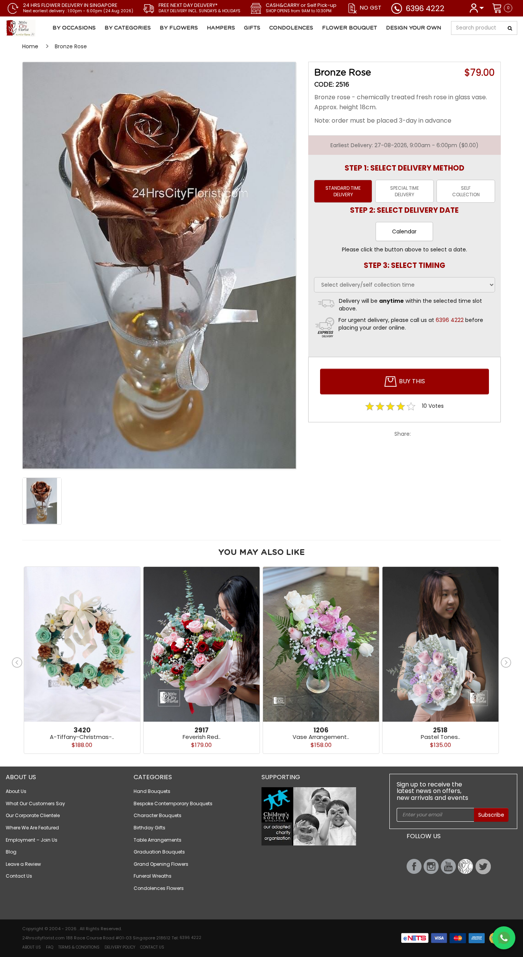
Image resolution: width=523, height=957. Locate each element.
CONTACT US (152, 947)
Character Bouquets (157, 815)
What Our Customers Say (35, 803)
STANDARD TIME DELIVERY (343, 191)
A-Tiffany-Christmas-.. (82, 737)
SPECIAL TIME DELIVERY (404, 191)
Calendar (404, 231)
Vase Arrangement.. (321, 737)
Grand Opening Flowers (161, 864)
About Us (16, 791)
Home (30, 46)
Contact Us (19, 876)
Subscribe (491, 815)
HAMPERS (221, 28)
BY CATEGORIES (128, 28)
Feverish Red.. (202, 737)
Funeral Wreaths (153, 876)
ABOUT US (31, 947)
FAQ (49, 947)
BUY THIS (411, 381)
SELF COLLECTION (466, 191)
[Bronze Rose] (49, 28)
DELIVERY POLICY (120, 947)
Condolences (291, 28)
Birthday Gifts (149, 827)
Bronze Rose (71, 46)
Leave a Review (23, 864)
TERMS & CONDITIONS (79, 947)
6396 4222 (425, 8)
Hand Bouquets (152, 791)
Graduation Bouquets (159, 852)
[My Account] (476, 7)
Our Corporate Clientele (33, 815)
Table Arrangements (157, 840)
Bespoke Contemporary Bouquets (173, 803)
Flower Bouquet (349, 28)
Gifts (252, 28)
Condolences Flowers (159, 888)
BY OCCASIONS (74, 28)
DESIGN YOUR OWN (413, 28)
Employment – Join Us (31, 840)
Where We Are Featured (32, 827)
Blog (11, 852)
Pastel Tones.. (440, 737)
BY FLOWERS (179, 28)
